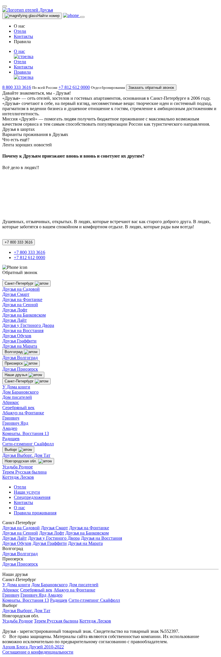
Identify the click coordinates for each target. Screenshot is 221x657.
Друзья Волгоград (20, 357)
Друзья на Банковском (24, 315)
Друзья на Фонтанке (22, 299)
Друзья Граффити (19, 340)
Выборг (11, 449)
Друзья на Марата (19, 346)
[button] (116, 54)
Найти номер (48, 16)
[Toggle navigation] (82, 17)
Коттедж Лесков (18, 477)
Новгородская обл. (21, 461)
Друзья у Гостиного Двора (28, 325)
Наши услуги (27, 492)
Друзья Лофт (14, 309)
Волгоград (14, 352)
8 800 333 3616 (16, 87)
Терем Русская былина (24, 472)
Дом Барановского (20, 392)
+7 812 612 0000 (74, 87)
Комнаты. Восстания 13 (25, 433)
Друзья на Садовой (21, 289)
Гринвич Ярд (15, 423)
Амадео (9, 428)
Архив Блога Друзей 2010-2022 (33, 646)
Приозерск (14, 363)
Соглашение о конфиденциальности (37, 652)
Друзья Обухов (16, 335)
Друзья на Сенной (20, 304)
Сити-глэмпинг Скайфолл (28, 443)
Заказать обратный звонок (151, 87)
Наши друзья (16, 375)
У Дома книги (16, 386)
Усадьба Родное (17, 466)
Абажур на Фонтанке (23, 412)
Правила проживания (35, 512)
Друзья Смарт (15, 294)
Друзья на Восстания (22, 330)
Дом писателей (17, 397)
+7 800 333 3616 (19, 242)
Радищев (11, 438)
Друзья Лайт (14, 320)
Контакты (23, 36)
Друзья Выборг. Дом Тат (26, 455)
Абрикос (10, 402)
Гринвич (10, 417)
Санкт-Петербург (20, 283)
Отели (20, 31)
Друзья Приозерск (20, 369)
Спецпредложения (32, 497)
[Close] (4, 6)
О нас (19, 507)
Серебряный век (18, 407)
